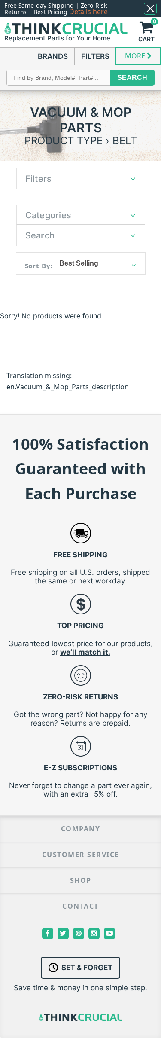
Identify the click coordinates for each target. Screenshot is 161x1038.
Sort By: (39, 265)
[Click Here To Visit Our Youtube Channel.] (109, 933)
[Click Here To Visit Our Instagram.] (94, 933)
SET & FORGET (86, 967)
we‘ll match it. (85, 652)
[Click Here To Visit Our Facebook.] (47, 933)
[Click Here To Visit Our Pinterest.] (78, 933)
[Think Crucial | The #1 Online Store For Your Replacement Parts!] (66, 28)
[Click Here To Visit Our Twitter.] (63, 933)
